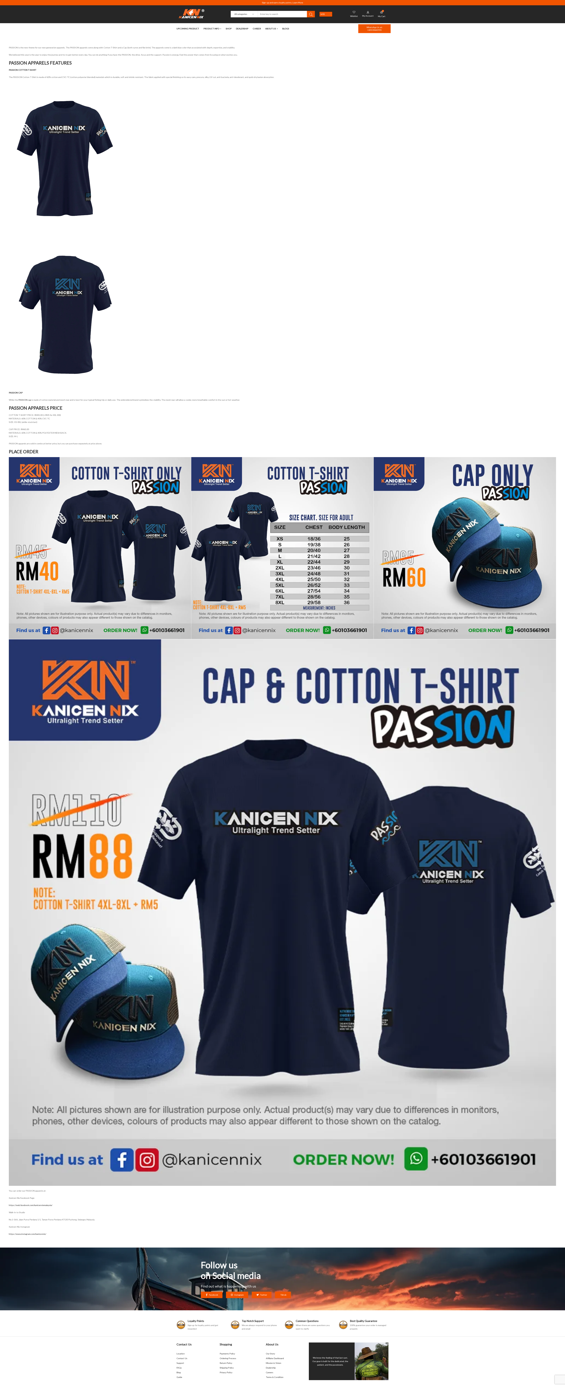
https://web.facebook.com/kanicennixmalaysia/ (31, 1205)
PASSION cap (24, 400)
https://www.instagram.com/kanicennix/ (27, 1234)
